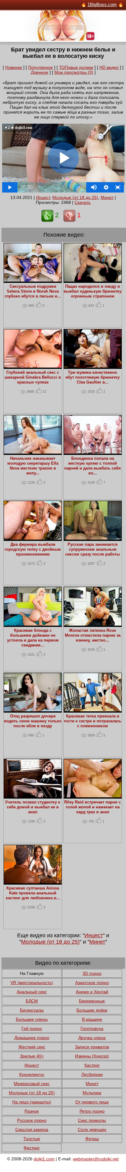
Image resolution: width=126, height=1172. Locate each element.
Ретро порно (92, 1111)
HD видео (109, 67)
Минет (107, 197)
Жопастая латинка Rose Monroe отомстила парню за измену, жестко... (92, 635)
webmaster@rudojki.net (96, 1158)
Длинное (39, 72)
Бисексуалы (32, 1010)
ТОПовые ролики (76, 67)
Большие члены (32, 1019)
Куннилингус (31, 1074)
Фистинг (32, 1147)
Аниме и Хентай (92, 991)
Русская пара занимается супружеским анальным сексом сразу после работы (92, 549)
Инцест (43, 197)
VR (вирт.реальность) (31, 982)
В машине (92, 1019)
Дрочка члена (92, 1037)
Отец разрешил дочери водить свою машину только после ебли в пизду (32, 721)
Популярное (40, 67)
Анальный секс (32, 991)
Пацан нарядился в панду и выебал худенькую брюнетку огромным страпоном (92, 291)
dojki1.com (44, 1158)
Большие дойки (91, 1010)
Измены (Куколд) (92, 1056)
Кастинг (92, 1065)
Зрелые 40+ (32, 1056)
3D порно (92, 973)
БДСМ (32, 1000)
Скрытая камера (31, 1129)
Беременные (92, 1000)
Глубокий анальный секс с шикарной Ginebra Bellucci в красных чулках (33, 377)
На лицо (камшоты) (31, 1101)
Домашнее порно (31, 1037)
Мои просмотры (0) (73, 72)
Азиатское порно (92, 982)
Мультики (92, 1092)
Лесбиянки (92, 1074)
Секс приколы (92, 1120)
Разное (31, 1111)
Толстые (31, 1138)
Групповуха (91, 1028)
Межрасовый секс (32, 1083)
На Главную (32, 973)
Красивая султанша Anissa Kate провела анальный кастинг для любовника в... (33, 893)
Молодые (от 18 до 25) (75, 197)
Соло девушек (92, 1129)
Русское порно (31, 1120)
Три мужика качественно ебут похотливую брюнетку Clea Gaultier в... (92, 377)
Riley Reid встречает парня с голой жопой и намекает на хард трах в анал (92, 807)
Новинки (13, 67)
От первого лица (92, 1101)
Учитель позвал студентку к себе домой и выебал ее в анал (32, 807)
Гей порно (31, 1028)
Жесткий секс (31, 1046)
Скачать (83, 202)
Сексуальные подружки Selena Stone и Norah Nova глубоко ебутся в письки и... (33, 291)
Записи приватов (92, 1046)
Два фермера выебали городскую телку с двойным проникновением (33, 549)
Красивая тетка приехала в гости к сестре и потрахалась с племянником (92, 721)
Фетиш (92, 1138)
